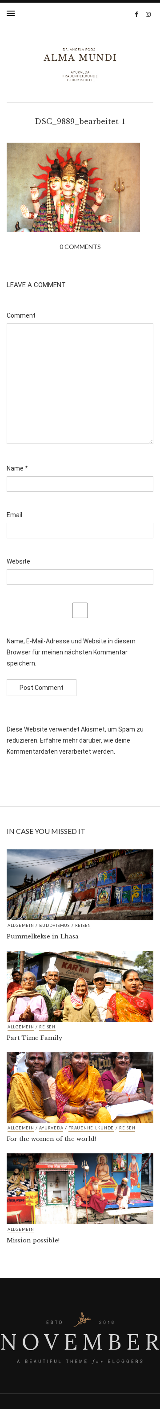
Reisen (83, 925)
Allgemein (21, 925)
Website (18, 561)
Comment (21, 315)
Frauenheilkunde (91, 1128)
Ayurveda (51, 1128)
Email (14, 514)
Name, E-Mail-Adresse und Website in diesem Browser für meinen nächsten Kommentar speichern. (71, 652)
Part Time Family (34, 1038)
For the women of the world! (51, 1139)
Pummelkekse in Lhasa (43, 936)
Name (17, 468)
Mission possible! (33, 1240)
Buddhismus (54, 925)
